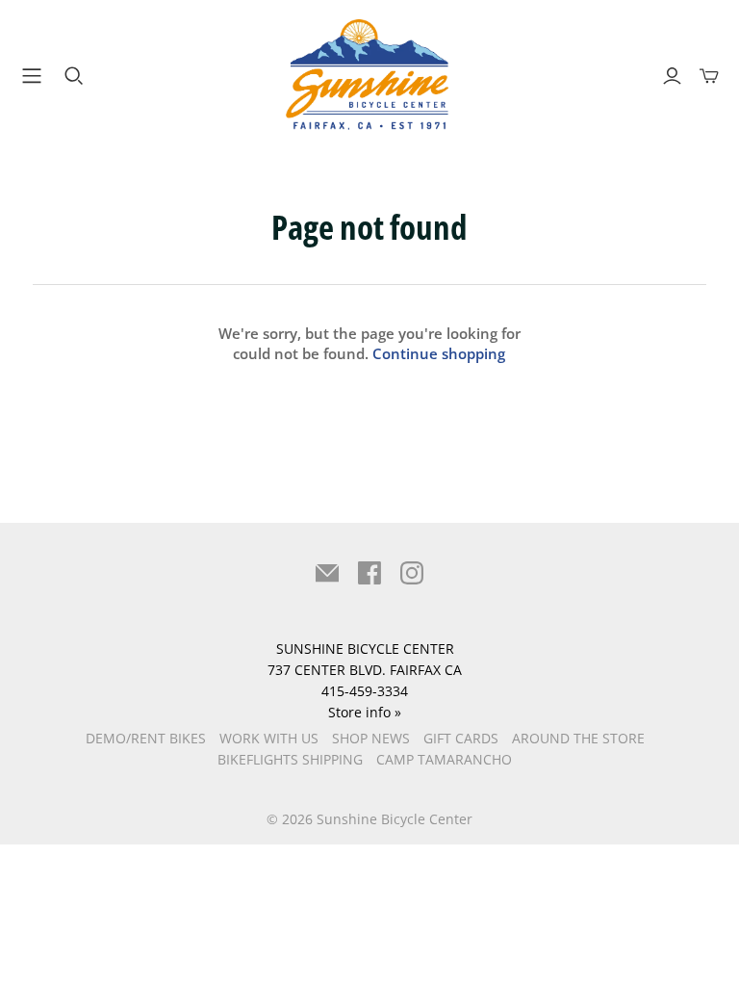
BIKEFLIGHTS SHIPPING (290, 759)
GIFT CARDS (460, 738)
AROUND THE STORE (578, 738)
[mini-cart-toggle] (709, 76)
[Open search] (74, 76)
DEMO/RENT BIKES (146, 738)
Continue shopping (438, 353)
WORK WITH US (269, 738)
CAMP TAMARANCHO (444, 759)
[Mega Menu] (27, 76)
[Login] (672, 76)
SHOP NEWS (371, 738)
